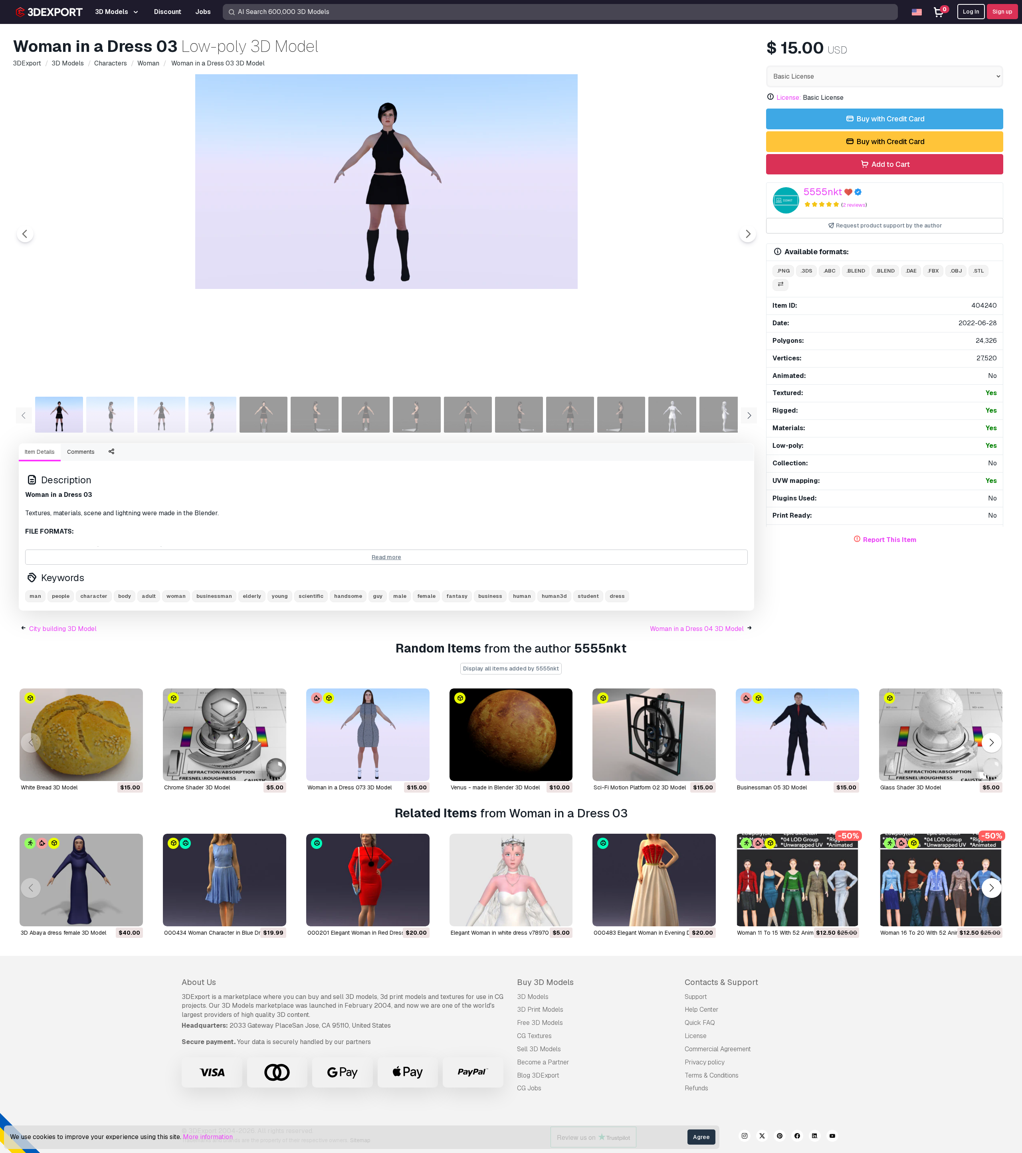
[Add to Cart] (115, 770)
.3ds (806, 270)
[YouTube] (832, 1137)
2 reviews (854, 205)
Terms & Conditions (712, 1075)
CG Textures (534, 1036)
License (696, 1036)
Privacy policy (705, 1062)
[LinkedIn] (815, 1137)
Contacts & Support (721, 982)
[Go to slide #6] (315, 415)
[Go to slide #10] (519, 415)
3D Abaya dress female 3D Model (63, 932)
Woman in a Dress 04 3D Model (697, 629)
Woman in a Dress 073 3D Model (349, 787)
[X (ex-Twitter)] (762, 1137)
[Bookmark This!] (131, 770)
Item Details (40, 451)
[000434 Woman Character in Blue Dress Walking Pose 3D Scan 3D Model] (224, 880)
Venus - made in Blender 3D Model (495, 787)
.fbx (933, 270)
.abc (829, 270)
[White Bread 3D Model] (81, 734)
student (588, 596)
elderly (252, 596)
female (426, 596)
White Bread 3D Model (49, 787)
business (490, 596)
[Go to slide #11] (570, 415)
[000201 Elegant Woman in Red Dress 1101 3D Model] (368, 880)
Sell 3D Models (539, 1049)
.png (783, 270)
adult (149, 596)
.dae (911, 270)
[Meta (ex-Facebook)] (797, 1137)
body (124, 596)
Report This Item (890, 540)
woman (176, 596)
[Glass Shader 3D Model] (940, 734)
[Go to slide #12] (621, 415)
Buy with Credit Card (890, 118)
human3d (554, 596)
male (399, 596)
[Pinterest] (780, 1137)
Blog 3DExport (538, 1075)
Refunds (696, 1088)
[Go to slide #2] (110, 415)
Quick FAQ (700, 1023)
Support (696, 997)
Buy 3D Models (545, 982)
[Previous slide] (25, 233)
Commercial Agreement (718, 1049)
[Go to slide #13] (672, 415)
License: (788, 97)
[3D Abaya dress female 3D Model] (81, 880)
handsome (348, 596)
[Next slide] (747, 233)
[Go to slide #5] (263, 415)
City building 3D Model (63, 629)
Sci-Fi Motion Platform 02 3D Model (640, 787)
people (60, 596)
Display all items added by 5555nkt (511, 668)
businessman (214, 596)
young (280, 596)
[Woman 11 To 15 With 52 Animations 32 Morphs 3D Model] (797, 880)
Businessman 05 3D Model (772, 787)
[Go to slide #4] (212, 415)
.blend (855, 270)
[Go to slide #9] (468, 415)
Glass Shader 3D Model (910, 787)
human (522, 596)
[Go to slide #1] (59, 415)
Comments (81, 451)
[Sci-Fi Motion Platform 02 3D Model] (654, 734)
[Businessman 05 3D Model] (797, 734)
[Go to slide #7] (366, 415)
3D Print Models (540, 1009)
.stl (978, 270)
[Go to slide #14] (723, 415)
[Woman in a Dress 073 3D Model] (368, 734)
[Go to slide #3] (161, 415)
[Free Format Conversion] (780, 285)
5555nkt (823, 192)
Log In (971, 11)
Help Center (702, 1009)
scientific (311, 596)
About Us (199, 982)
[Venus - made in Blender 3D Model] (511, 734)
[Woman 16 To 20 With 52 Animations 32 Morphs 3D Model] (940, 880)
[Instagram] (745, 1137)
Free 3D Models (540, 1023)
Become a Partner (543, 1062)
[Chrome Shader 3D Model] (224, 734)
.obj (956, 270)
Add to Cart (890, 164)
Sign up (1002, 11)
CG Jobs (529, 1088)
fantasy (456, 596)
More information (208, 1137)
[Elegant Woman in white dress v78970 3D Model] (511, 880)
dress (617, 596)
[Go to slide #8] (417, 415)
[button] (991, 743)
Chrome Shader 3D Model (197, 787)
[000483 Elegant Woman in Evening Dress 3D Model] (654, 880)
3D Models (533, 997)
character (93, 596)
